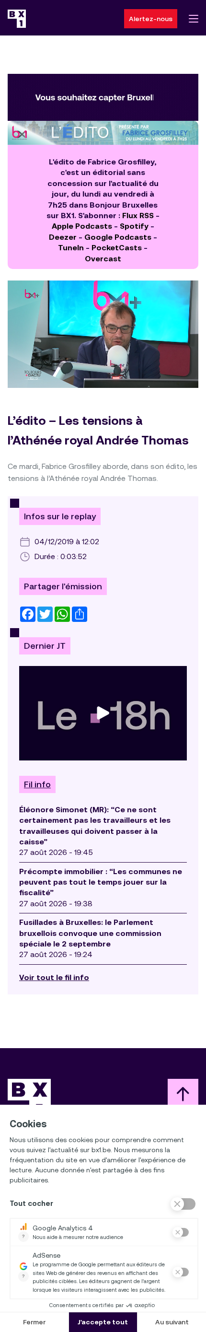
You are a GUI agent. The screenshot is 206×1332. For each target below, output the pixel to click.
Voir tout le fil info (54, 977)
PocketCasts (117, 247)
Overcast (103, 258)
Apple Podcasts (82, 226)
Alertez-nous (150, 18)
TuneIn (71, 247)
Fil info (37, 784)
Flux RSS (138, 215)
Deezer (63, 237)
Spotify (134, 226)
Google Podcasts (117, 237)
